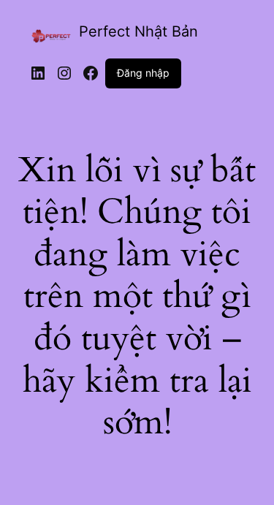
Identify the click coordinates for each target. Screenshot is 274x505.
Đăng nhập (143, 73)
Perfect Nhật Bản (138, 31)
